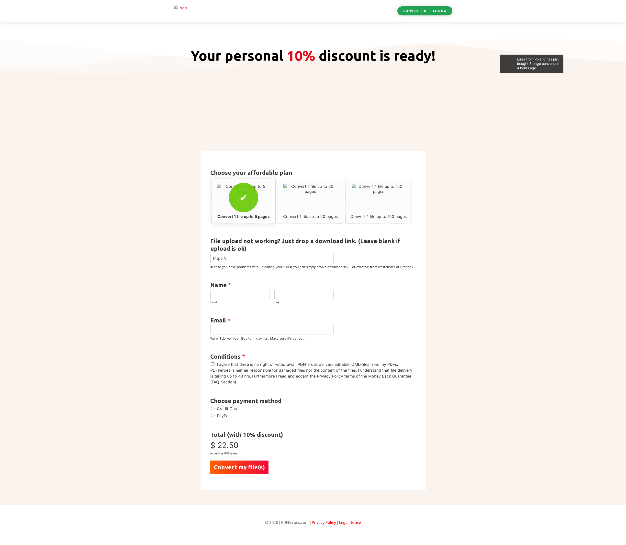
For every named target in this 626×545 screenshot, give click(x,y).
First (213, 302)
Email (220, 320)
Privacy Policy (324, 522)
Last (277, 302)
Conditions (227, 356)
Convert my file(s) (239, 467)
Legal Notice (349, 522)
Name (220, 285)
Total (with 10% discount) (246, 434)
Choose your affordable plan (251, 172)
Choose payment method (245, 401)
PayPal (223, 415)
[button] (424, 10)
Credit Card (228, 408)
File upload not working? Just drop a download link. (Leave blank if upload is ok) (305, 245)
